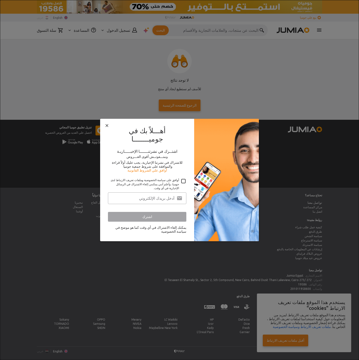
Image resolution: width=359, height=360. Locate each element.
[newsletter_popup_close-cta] (107, 126)
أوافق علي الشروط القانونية (147, 170)
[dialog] (179, 180)
